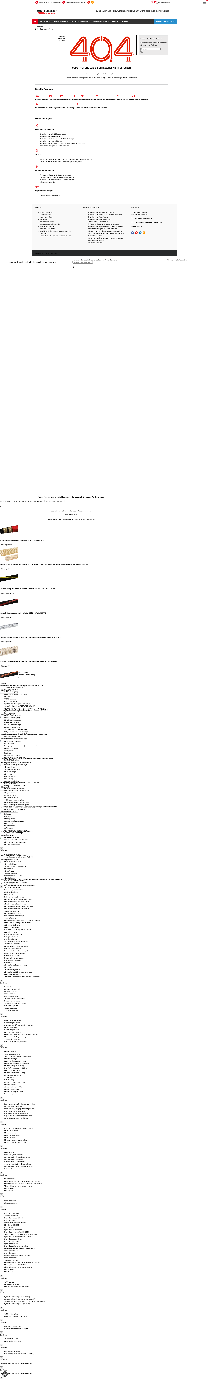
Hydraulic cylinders (10, 1258)
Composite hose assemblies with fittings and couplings (22, 920)
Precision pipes (9, 1152)
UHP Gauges (8, 1191)
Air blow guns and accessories (14, 998)
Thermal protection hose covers (15, 1003)
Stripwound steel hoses (12, 925)
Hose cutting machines (12, 1023)
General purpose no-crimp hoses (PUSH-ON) (19, 1353)
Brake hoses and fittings (12, 974)
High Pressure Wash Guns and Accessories (18, 1116)
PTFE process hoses (11, 937)
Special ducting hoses (11, 911)
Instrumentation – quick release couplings (18, 1166)
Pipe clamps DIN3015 (11, 1225)
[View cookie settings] (5, 1374)
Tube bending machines (12, 1039)
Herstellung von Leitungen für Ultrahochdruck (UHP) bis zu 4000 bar (62, 143)
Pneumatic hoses (10, 1051)
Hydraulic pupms (10, 1201)
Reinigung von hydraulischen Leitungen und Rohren (57, 177)
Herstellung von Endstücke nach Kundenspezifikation (57, 180)
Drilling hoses (8, 894)
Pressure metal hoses (11, 927)
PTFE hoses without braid (13, 934)
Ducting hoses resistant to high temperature (19, 906)
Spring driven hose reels (12, 989)
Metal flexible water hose (12, 1341)
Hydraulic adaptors (10, 1220)
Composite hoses (10, 918)
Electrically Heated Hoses (12, 948)
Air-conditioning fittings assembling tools (18, 972)
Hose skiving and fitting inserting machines (18, 1025)
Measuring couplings (11, 1130)
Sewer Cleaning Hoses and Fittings (16, 1118)
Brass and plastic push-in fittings (15, 1061)
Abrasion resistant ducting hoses (15, 904)
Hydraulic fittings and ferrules (14, 1218)
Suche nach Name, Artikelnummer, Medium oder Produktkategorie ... (95, 260)
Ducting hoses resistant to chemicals (16, 908)
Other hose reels (9, 994)
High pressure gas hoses (12, 960)
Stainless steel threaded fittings (14, 1073)
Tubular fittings (9, 1077)
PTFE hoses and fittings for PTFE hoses (17, 930)
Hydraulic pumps (10, 1253)
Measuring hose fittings (12, 1135)
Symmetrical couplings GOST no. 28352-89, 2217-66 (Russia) (25, 1301)
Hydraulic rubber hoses (12, 1213)
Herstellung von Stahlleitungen (50, 136)
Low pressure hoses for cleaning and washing (19, 1104)
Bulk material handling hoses (14, 897)
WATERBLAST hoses (11, 1179)
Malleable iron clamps (11, 1284)
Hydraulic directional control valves (16, 1246)
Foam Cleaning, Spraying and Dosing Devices (19, 1109)
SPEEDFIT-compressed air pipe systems (17, 1056)
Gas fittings (8, 963)
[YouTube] (89, 2)
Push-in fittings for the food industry (16, 1063)
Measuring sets (9, 1137)
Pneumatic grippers (11, 1094)
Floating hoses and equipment (14, 953)
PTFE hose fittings (10, 939)
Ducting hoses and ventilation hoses (16, 902)
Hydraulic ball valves (11, 1244)
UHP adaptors (9, 1188)
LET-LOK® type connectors (13, 1155)
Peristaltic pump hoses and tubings (16, 946)
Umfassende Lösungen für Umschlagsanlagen (55, 175)
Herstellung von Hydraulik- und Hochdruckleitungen (57, 139)
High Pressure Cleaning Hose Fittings (16, 1113)
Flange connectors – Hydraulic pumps (17, 1255)
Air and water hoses (11, 1339)
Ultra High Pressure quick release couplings (18, 1186)
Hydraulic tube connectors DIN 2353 (16, 1232)
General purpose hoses (12, 1351)
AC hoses (7, 967)
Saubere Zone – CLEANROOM (50, 195)
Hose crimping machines (12, 1020)
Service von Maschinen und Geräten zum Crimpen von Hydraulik (61, 161)
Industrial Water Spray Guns (13, 1106)
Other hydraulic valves (11, 1251)
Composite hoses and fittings (14, 916)
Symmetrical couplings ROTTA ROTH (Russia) (19, 1299)
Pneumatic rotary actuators (13, 1091)
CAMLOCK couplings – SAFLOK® (15, 1316)
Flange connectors (10, 1203)
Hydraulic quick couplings (13, 1239)
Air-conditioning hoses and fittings (15, 965)
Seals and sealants (10, 1008)
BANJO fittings (9, 1080)
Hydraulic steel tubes (11, 1227)
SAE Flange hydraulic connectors (15, 1222)
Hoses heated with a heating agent (16, 951)
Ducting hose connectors (12, 913)
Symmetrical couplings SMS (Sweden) (17, 1304)
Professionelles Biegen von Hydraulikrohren (54, 146)
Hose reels (7, 987)
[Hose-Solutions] (93, 2)
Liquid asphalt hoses (11, 892)
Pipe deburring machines (12, 1032)
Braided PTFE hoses (11, 932)
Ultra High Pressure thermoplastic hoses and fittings (22, 1181)
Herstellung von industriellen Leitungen (53, 134)
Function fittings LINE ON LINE (14, 1082)
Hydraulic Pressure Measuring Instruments (18, 1128)
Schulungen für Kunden (47, 182)
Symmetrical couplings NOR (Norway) (17, 1297)
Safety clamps (9, 1282)
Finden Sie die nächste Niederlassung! (50, 2)
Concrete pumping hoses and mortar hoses (18, 899)
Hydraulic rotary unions (12, 1241)
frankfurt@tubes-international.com (76, 2)
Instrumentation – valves (12, 1169)
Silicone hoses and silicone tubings (16, 941)
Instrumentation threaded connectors (17, 1157)
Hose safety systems (11, 1005)
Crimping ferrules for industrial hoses (16, 1287)
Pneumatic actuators (11, 1089)
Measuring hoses (10, 1133)
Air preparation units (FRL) (13, 1087)
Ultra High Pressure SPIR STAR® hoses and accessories (23, 1183)
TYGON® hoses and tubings (13, 944)
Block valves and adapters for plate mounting (19, 1248)
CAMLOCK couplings (11, 1314)
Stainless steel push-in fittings (14, 1066)
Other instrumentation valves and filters (17, 1164)
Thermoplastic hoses (11, 1215)
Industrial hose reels (11, 991)
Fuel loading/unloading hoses (14, 890)
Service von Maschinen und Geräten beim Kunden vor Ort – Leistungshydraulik (66, 159)
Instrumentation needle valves (14, 1162)
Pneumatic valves (10, 1084)
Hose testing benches (11, 1030)
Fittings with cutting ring (12, 1075)
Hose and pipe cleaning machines (15, 1041)
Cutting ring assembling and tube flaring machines (21, 1034)
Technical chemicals (11, 1010)
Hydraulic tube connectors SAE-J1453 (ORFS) (19, 1237)
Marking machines (10, 1027)
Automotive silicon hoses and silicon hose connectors (22, 977)
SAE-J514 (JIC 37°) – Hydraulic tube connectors (20, 1234)
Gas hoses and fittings (11, 955)
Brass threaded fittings (12, 1070)
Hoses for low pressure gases (14, 958)
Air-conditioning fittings (12, 970)
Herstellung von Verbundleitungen (51, 141)
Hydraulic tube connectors (13, 1230)
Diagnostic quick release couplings (15, 1140)
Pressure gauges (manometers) (15, 1142)
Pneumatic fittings (10, 1059)
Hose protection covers (12, 1001)
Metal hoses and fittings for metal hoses (17, 923)
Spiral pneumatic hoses (12, 1054)
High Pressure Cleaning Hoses (14, 1111)
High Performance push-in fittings (15, 1068)
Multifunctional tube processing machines (18, 1037)
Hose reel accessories (11, 996)
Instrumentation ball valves (13, 1159)
